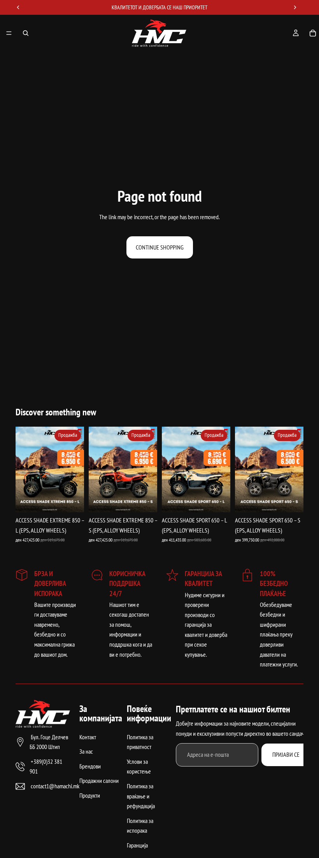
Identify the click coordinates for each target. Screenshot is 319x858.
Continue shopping (160, 247)
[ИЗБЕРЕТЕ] (72, 501)
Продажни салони (99, 780)
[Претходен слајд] (24, 469)
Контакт (87, 736)
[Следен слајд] (75, 469)
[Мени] (9, 33)
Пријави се (286, 754)
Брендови (90, 766)
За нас (86, 751)
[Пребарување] (25, 33)
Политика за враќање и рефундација (141, 796)
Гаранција (137, 845)
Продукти (89, 795)
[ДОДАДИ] (145, 501)
